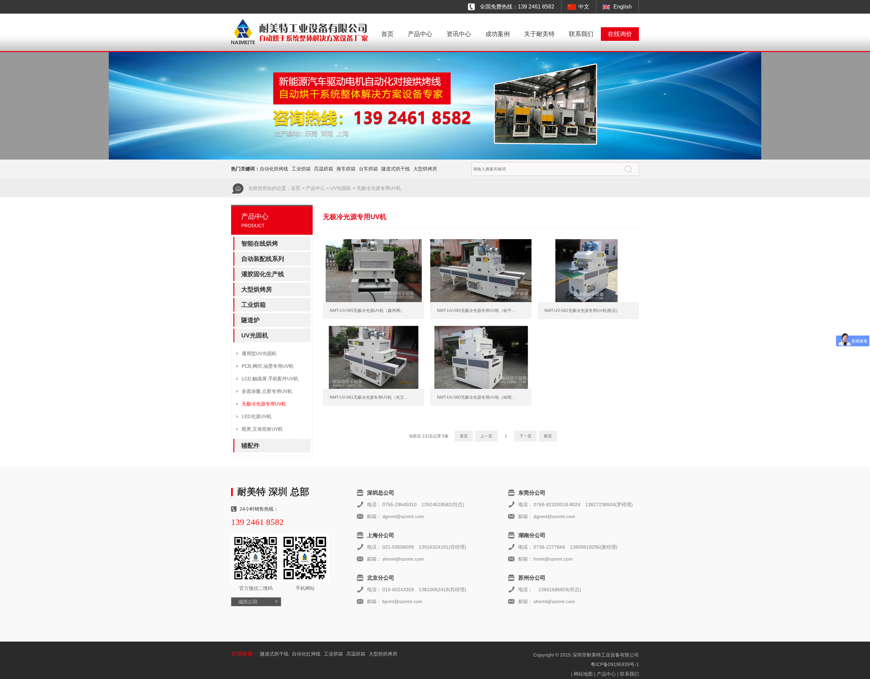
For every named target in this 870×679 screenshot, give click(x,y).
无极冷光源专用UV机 (378, 188)
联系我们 (581, 34)
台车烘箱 (368, 168)
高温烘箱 (323, 168)
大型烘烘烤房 (383, 654)
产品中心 (420, 34)
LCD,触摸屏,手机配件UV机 (270, 378)
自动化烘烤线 (274, 168)
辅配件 (250, 445)
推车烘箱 (345, 168)
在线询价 (620, 34)
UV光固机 (340, 188)
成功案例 (497, 34)
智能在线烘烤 (259, 243)
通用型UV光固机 (259, 353)
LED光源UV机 (257, 416)
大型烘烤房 (425, 168)
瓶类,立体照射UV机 (262, 429)
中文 (583, 7)
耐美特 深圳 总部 (273, 491)
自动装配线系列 (262, 258)
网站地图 (583, 674)
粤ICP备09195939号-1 (615, 664)
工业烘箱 (301, 168)
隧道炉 (250, 320)
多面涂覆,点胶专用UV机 (267, 391)
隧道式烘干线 (395, 168)
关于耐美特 (539, 34)
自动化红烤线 (306, 654)
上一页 (486, 436)
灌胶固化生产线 (262, 274)
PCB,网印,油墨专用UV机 (268, 366)
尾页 (548, 436)
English (622, 7)
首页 (387, 34)
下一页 (525, 436)
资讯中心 (459, 34)
